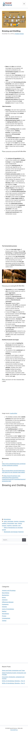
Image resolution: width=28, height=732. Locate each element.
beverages (10, 521)
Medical (4, 611)
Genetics (4, 606)
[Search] (24, 540)
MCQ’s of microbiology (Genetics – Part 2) (13, 683)
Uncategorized (6, 618)
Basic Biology (5, 593)
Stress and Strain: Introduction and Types (13, 670)
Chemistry (5, 599)
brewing (16, 521)
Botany (4, 597)
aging (5, 521)
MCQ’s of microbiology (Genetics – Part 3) (13, 681)
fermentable (10, 523)
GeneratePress (14, 730)
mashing (9, 525)
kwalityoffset (13, 413)
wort (19, 525)
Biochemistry (5, 595)
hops (16, 523)
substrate (15, 525)
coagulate (21, 521)
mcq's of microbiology (8, 609)
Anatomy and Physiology (9, 590)
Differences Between (7, 602)
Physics (4, 616)
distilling (4, 523)
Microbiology (7, 519)
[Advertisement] (14, 51)
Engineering (5, 604)
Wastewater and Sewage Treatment (14, 531)
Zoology (4, 620)
